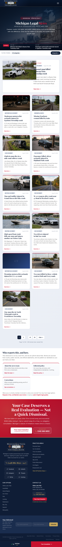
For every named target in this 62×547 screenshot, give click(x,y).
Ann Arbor (5, 493)
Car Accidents (36, 449)
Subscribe (53, 524)
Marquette (5, 510)
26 (34, 337)
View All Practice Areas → (39, 471)
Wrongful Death (37, 457)
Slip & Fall (35, 459)
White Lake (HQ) (7, 485)
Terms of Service (50, 539)
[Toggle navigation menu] (58, 3)
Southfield (5, 488)
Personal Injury (36, 446)
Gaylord (5, 507)
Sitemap (57, 539)
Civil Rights (35, 465)
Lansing (5, 499)
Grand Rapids (6, 491)
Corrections (48, 536)
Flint (4, 496)
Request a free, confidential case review (14, 395)
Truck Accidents (37, 451)
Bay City (5, 504)
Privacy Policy (56, 536)
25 (30, 337)
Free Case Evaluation (39, 499)
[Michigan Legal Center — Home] (11, 3)
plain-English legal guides (40, 395)
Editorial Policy (40, 536)
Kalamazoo (5, 502)
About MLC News (31, 536)
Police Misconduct (37, 462)
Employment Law (37, 467)
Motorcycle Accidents (38, 454)
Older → (41, 337)
